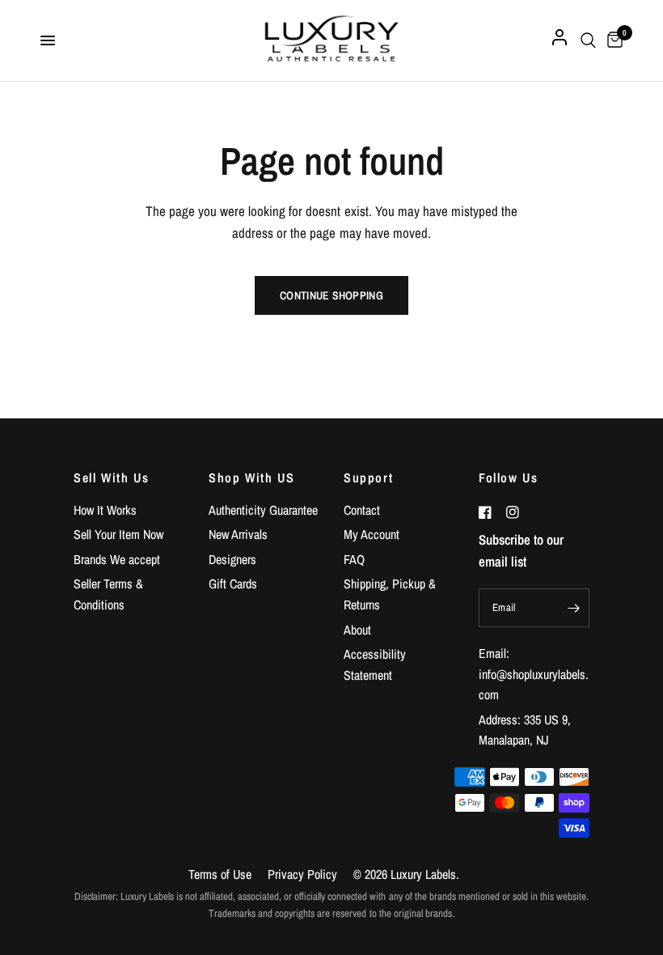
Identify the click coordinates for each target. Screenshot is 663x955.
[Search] (588, 40)
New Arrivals (238, 534)
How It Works (105, 510)
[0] (612, 40)
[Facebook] (491, 512)
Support (368, 477)
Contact (362, 510)
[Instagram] (518, 512)
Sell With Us (111, 477)
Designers (232, 559)
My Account (371, 534)
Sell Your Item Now (118, 534)
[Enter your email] (573, 607)
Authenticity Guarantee (263, 510)
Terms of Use (219, 874)
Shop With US (251, 477)
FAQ (354, 559)
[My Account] (559, 40)
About (357, 630)
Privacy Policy (302, 874)
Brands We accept (117, 559)
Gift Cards (233, 583)
